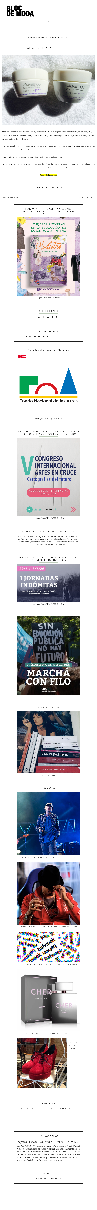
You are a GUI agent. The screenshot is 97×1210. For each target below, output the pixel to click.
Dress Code (24, 1145)
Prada (20, 1157)
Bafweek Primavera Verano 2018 (53, 1160)
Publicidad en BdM (49, 1194)
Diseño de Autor (45, 1145)
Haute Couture (24, 1154)
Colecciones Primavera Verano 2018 (64, 1157)
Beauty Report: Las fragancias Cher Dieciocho (48, 1034)
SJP (34, 1145)
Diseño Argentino (40, 1142)
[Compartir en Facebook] (46, 48)
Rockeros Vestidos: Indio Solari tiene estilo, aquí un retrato (49, 857)
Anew (51, 146)
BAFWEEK (72, 1142)
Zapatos (22, 1142)
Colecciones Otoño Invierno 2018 (30, 1160)
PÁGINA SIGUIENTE (86, 197)
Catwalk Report (39, 1154)
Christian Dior (64, 1154)
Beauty (59, 1142)
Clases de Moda (31, 1194)
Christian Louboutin (52, 1151)
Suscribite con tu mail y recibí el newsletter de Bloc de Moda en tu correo (48, 1108)
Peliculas (52, 1154)
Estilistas (76, 1154)
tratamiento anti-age (32, 146)
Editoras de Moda (37, 1148)
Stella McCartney (71, 1151)
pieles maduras (40, 135)
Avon (4, 131)
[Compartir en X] (42, 48)
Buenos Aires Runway (35, 1157)
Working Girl (53, 1148)
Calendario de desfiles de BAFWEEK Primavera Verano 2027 (48, 964)
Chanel (76, 1145)
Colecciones (23, 1148)
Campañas (36, 1151)
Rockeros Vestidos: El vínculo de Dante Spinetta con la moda (48, 927)
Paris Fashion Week (62, 1145)
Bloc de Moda (11, 1194)
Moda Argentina (68, 1148)
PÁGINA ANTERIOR (10, 197)
